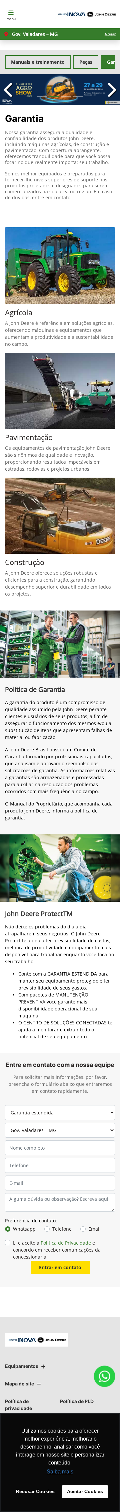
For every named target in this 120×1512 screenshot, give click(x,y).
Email (94, 1229)
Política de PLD (77, 1401)
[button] (9, 89)
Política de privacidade (18, 1404)
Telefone (62, 1229)
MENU (11, 18)
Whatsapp (24, 1229)
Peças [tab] (85, 62)
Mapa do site (19, 1383)
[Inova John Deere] (86, 14)
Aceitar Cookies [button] (85, 1491)
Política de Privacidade (66, 1243)
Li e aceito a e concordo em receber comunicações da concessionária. (57, 1250)
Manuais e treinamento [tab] (38, 62)
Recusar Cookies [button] (35, 1491)
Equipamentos (21, 1366)
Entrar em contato (60, 1267)
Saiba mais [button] (60, 1471)
